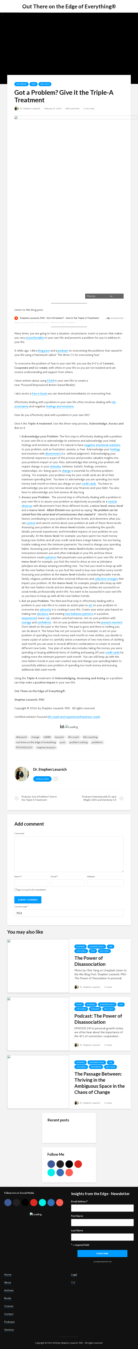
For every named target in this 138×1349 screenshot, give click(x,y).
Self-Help (44, 84)
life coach (73, 737)
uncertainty (21, 406)
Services (9, 1329)
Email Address (79, 1201)
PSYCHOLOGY (24, 747)
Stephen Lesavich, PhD (24, 322)
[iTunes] (69, 1172)
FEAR (50, 380)
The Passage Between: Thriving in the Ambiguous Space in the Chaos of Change (99, 1083)
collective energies (106, 578)
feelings (115, 449)
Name (18, 876)
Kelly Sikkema (102, 296)
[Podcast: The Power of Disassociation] (38, 1023)
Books (7, 1298)
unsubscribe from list (102, 1261)
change (66, 470)
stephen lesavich (46, 747)
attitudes (55, 466)
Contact (8, 1314)
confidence (44, 622)
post (62, 742)
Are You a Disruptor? (76, 1156)
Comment (19, 833)
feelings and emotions (60, 406)
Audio (79, 1004)
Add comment (72, 108)
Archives (9, 1290)
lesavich (59, 737)
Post (33, 84)
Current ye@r (21, 907)
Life (110, 946)
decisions (42, 613)
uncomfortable (35, 337)
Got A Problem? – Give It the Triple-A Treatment (55, 322)
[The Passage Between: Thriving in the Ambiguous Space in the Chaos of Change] (38, 1081)
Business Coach (96, 946)
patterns (50, 557)
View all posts (42, 779)
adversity (45, 609)
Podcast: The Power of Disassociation (98, 1019)
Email (54, 876)
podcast (62, 350)
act (90, 605)
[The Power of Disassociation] (38, 965)
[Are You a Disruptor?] (54, 1159)
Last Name (77, 1230)
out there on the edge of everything (36, 742)
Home (7, 1274)
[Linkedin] (60, 1172)
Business (80, 946)
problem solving (79, 742)
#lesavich (21, 737)
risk (114, 402)
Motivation (21, 84)
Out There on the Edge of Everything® (69, 6)
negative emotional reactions (102, 445)
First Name (77, 1216)
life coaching (90, 737)
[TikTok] (51, 1172)
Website (91, 876)
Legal (74, 1274)
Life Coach (81, 951)
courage (26, 622)
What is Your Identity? (77, 1127)
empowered (29, 618)
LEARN (47, 737)
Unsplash (117, 296)
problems (97, 742)
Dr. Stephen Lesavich (29, 108)
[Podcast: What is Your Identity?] (54, 1145)
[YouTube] (78, 1164)
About (7, 1282)
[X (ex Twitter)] (60, 1164)
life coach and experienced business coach (74, 716)
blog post (44, 350)
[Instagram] (69, 1164)
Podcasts (95, 1009)
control (30, 523)
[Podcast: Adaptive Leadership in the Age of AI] (54, 1166)
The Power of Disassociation (89, 961)
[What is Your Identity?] (54, 1131)
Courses (8, 1306)
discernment (53, 453)
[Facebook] (51, 1164)
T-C (73, 1282)
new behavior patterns (79, 613)
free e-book (39, 393)
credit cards (89, 483)
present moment (111, 622)
